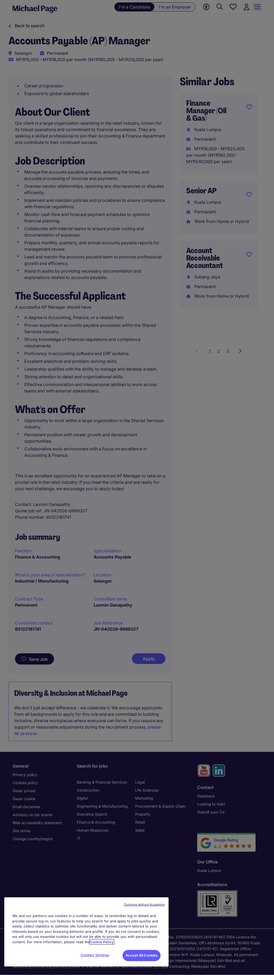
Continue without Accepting (144, 904)
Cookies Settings (95, 955)
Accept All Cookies (141, 955)
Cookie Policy (102, 942)
